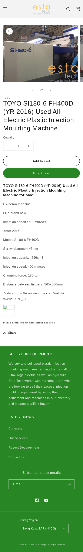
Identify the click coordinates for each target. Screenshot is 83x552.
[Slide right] (51, 90)
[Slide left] (32, 90)
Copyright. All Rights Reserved (51, 545)
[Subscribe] (69, 484)
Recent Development (24, 447)
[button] (5, 9)
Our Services (18, 438)
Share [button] (12, 332)
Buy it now (41, 173)
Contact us (16, 457)
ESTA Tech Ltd (31, 545)
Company (15, 428)
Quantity (8, 137)
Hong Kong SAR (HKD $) (39, 528)
